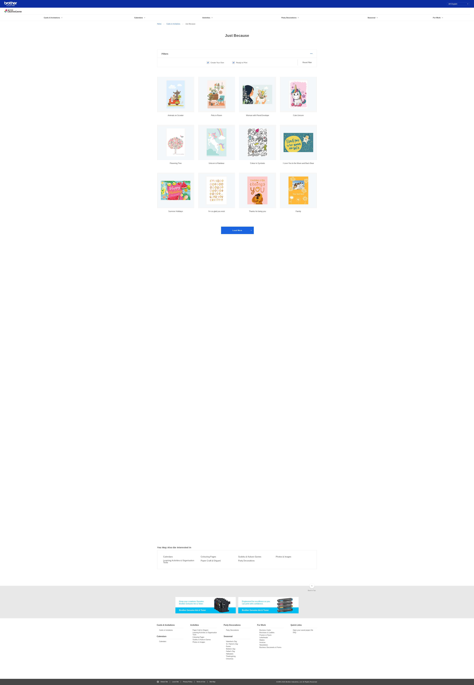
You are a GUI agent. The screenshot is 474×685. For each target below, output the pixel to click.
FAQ (294, 632)
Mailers (262, 640)
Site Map (212, 682)
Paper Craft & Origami (211, 561)
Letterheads (263, 637)
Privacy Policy (187, 682)
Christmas (229, 659)
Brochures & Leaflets (267, 632)
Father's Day (230, 651)
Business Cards (265, 630)
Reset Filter (307, 62)
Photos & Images (283, 557)
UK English (452, 4)
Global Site (164, 682)
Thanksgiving (231, 656)
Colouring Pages (208, 557)
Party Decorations (246, 561)
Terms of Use (201, 682)
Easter (228, 646)
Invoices (262, 642)
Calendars (168, 557)
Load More (237, 230)
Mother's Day (230, 649)
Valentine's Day (231, 641)
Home (159, 24)
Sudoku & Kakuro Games (249, 557)
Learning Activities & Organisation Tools (178, 562)
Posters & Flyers (265, 635)
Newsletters (263, 645)
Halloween (229, 654)
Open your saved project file (303, 630)
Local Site (175, 682)
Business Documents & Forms (270, 647)
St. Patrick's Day (232, 644)
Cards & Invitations (173, 24)
